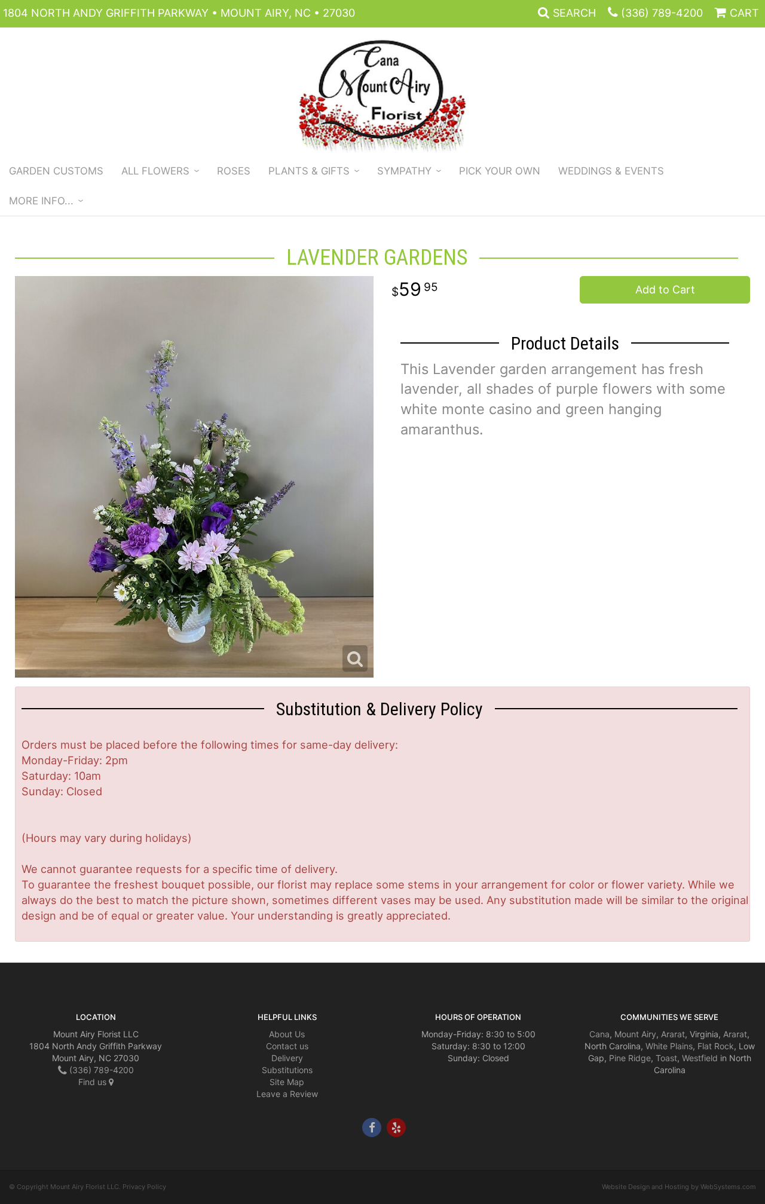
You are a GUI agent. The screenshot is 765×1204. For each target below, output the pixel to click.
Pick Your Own (499, 171)
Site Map (287, 1082)
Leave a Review (287, 1094)
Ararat (673, 1034)
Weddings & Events (611, 171)
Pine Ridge (630, 1058)
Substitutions (287, 1070)
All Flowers (155, 171)
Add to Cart (665, 289)
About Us (287, 1034)
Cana (599, 1034)
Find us (93, 1082)
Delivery (287, 1058)
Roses (233, 171)
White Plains (669, 1046)
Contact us (287, 1046)
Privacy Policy (144, 1186)
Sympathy (404, 171)
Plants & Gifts (309, 171)
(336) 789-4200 (662, 13)
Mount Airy (635, 1034)
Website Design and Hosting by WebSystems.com (679, 1186)
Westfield (700, 1058)
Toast (666, 1058)
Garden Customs (56, 171)
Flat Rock (715, 1046)
